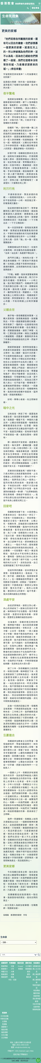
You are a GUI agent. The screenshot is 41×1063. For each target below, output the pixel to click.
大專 (12, 972)
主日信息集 (4, 1016)
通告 (28, 974)
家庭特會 (36, 996)
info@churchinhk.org (22, 1047)
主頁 (12, 22)
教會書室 (4, 974)
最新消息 (28, 963)
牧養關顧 (12, 963)
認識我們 (4, 963)
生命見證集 (35, 22)
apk (27, 1051)
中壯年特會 (37, 1004)
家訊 (28, 972)
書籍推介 (4, 1027)
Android (22, 1051)
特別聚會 (36, 990)
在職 (12, 974)
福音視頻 (4, 1032)
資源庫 (4, 1013)
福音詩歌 (4, 1030)
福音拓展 (20, 963)
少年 (12, 969)
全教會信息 (37, 966)
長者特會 (36, 1007)
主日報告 (28, 966)
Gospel (20, 966)
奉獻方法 (4, 972)
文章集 (4, 1021)
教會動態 (28, 969)
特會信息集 (4, 1019)
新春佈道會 (37, 1009)
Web (31, 1051)
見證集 (4, 1024)
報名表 (28, 977)
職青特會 (36, 993)
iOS (16, 1051)
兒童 (12, 966)
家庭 (12, 977)
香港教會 (7, 3)
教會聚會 (4, 966)
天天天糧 (4, 1035)
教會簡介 (4, 969)
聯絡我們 (4, 977)
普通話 (20, 969)
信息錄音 (36, 963)
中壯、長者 (12, 980)
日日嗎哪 (4, 1038)
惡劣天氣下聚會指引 (20, 1054)
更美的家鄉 (9, 30)
